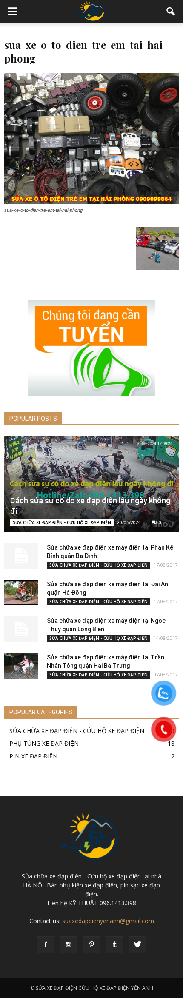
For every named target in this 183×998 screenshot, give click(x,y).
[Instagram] (68, 944)
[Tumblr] (114, 944)
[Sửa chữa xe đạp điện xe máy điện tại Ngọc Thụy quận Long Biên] (21, 629)
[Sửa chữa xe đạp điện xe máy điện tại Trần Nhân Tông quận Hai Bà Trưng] (21, 666)
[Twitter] (137, 944)
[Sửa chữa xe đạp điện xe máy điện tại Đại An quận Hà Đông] (21, 592)
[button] (171, 11)
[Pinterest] (91, 944)
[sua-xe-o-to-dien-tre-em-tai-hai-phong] (91, 202)
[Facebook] (45, 944)
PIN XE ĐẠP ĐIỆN (33, 756)
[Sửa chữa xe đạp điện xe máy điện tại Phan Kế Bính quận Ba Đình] (21, 556)
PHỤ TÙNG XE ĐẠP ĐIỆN (44, 743)
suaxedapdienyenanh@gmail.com (108, 921)
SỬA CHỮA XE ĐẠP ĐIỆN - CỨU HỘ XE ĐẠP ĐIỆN (62, 522)
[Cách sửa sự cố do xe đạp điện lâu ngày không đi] (91, 484)
